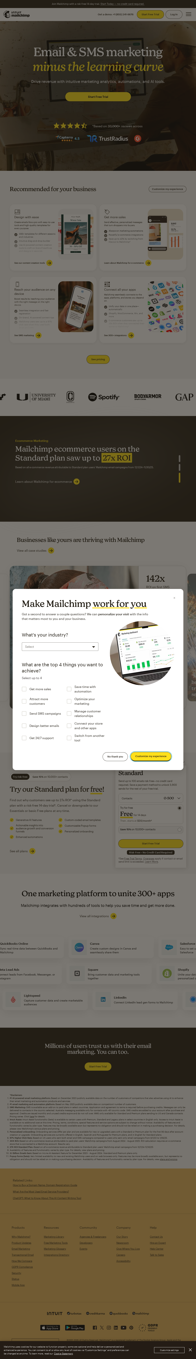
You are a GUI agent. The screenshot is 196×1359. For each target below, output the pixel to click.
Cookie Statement (63, 1353)
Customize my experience (151, 756)
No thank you (115, 756)
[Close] (174, 598)
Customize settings (169, 1350)
